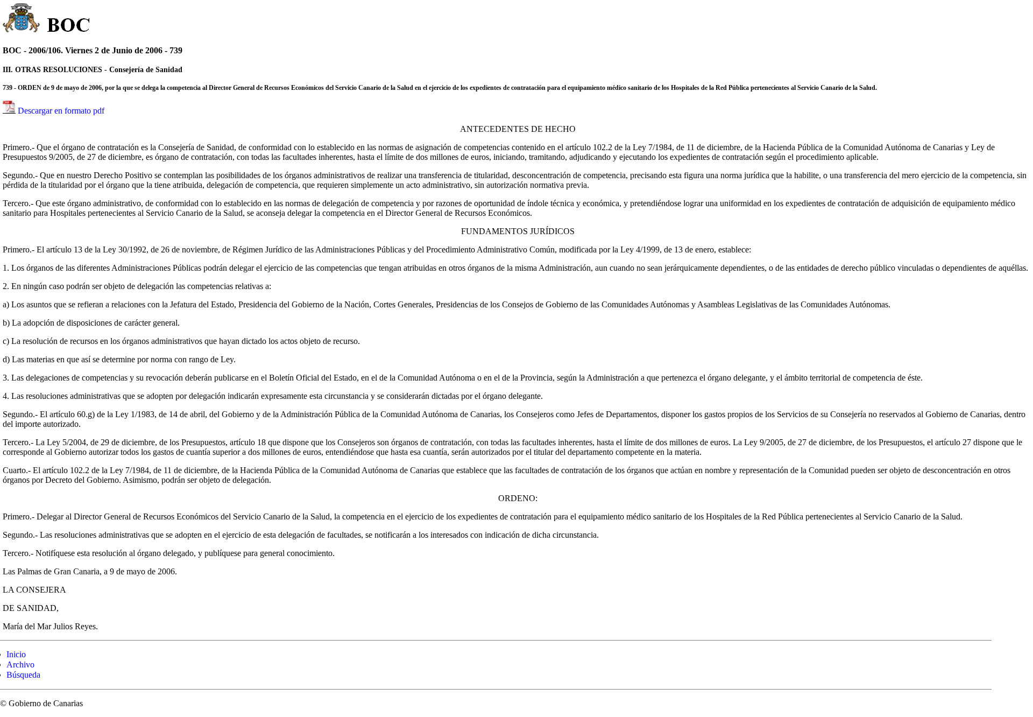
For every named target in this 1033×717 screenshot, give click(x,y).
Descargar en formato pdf (61, 110)
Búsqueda (23, 674)
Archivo (20, 664)
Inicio (16, 654)
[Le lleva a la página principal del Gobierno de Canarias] (22, 19)
